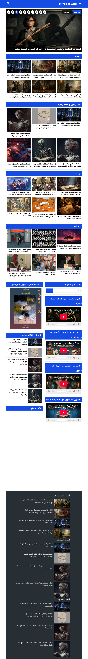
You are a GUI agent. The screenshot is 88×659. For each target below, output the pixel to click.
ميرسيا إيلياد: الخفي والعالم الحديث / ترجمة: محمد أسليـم (69, 217)
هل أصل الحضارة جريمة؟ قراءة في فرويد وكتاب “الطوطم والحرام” (44, 96)
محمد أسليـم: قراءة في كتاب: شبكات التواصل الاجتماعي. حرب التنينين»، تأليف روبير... (38, 555)
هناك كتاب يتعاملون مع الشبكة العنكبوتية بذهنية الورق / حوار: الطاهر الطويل (70, 273)
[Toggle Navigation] (80, 4)
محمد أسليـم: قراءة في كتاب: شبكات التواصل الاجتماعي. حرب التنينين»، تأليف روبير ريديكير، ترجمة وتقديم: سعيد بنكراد (44, 128)
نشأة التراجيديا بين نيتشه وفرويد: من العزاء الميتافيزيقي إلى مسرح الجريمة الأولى (44, 77)
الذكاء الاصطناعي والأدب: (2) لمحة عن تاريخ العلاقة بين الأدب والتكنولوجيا (19, 166)
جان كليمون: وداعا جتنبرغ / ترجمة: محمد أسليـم (20, 214)
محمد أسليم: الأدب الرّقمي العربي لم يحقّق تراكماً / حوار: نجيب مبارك (19, 250)
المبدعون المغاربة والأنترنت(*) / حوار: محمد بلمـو (45, 273)
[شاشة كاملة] (77, 324)
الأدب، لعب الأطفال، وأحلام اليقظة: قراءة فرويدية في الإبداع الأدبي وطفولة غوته (69, 77)
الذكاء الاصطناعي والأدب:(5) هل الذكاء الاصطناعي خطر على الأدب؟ (20, 134)
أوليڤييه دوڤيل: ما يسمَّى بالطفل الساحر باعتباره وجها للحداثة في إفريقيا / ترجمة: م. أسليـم (44, 194)
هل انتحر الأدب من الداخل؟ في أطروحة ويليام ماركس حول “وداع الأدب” (70, 194)
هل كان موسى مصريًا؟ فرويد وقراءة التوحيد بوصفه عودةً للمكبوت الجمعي (71, 97)
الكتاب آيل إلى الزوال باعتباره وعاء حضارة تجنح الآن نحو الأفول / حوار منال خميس (19, 275)
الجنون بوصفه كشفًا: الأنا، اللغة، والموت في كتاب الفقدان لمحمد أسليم (20, 97)
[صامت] (74, 324)
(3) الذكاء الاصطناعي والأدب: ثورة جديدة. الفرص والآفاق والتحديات (44, 165)
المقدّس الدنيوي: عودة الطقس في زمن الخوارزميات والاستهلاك (19, 76)
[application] (63, 316)
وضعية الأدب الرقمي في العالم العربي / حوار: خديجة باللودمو (46, 250)
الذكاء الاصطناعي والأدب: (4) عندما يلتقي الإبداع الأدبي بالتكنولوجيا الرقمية (69, 166)
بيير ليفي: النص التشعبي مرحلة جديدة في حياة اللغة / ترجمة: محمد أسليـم (44, 216)
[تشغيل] (49, 324)
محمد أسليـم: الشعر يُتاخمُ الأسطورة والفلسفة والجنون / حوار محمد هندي (69, 248)
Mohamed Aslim (68, 4)
